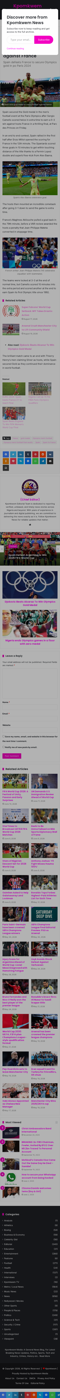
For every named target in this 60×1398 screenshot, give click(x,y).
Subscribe (44, 39)
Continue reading (15, 48)
